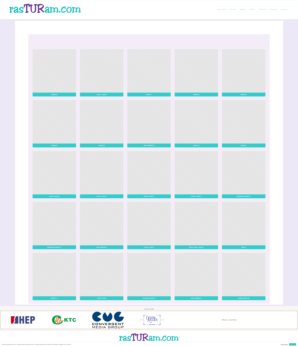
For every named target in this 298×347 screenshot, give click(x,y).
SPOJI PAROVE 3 (149, 145)
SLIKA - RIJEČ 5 (149, 196)
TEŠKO (252, 9)
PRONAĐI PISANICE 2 (244, 196)
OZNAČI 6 (196, 94)
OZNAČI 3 (102, 145)
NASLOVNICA (222, 9)
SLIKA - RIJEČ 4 (196, 196)
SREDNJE (243, 9)
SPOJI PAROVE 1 (196, 298)
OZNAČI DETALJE (243, 298)
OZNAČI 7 (149, 94)
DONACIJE (284, 9)
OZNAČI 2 (196, 145)
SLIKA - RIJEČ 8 (54, 196)
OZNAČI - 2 (54, 298)
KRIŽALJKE (274, 9)
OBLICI (243, 247)
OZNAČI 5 (243, 94)
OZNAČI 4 (54, 145)
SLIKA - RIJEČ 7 (102, 196)
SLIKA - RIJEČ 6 (102, 94)
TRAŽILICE (262, 9)
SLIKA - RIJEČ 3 (149, 247)
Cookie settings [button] (284, 344)
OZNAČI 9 (54, 94)
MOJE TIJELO (101, 298)
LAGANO (233, 9)
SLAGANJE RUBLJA (149, 298)
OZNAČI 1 (243, 145)
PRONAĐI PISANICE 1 (54, 247)
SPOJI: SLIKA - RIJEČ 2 (196, 247)
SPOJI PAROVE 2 (101, 247)
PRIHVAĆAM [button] (292, 344)
